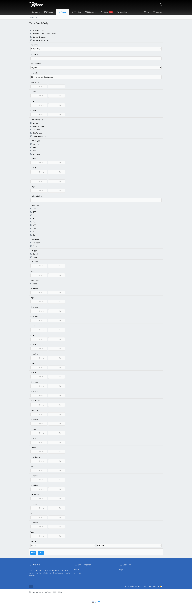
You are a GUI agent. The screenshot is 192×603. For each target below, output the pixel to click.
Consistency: (35, 316)
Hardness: (34, 307)
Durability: (34, 354)
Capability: (34, 485)
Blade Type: (34, 239)
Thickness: (34, 262)
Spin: (32, 101)
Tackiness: (34, 288)
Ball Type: (34, 251)
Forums (76, 569)
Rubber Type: (35, 141)
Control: (33, 110)
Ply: (31, 177)
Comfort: (33, 504)
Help (154, 586)
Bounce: (33, 448)
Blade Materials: (36, 196)
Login (121, 569)
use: (31, 466)
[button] (54, 12)
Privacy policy (147, 586)
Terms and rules (135, 586)
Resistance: (34, 494)
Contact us (78, 574)
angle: (32, 298)
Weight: (33, 186)
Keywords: (34, 73)
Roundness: (34, 410)
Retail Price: (34, 82)
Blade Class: (34, 205)
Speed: (33, 92)
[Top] (158, 586)
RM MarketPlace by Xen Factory (46, 592)
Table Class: (34, 280)
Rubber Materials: (36, 120)
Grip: (32, 513)
